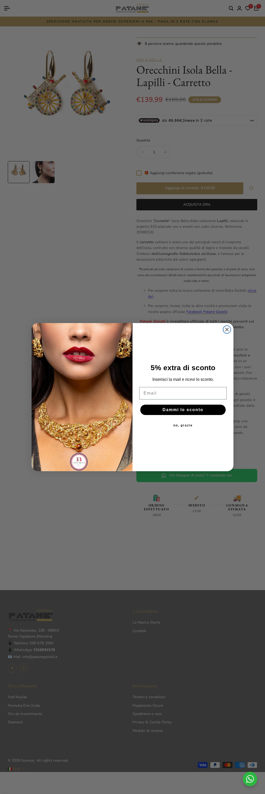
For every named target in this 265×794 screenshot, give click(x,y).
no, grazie (183, 425)
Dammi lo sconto (183, 409)
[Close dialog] (227, 329)
